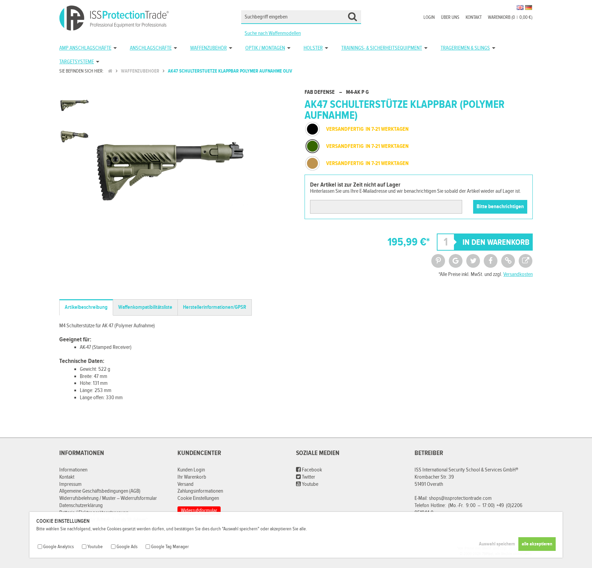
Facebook (311, 470)
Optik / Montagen (265, 48)
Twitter (308, 477)
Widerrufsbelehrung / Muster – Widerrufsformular (108, 498)
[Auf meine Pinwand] (438, 261)
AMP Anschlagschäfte (85, 48)
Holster (313, 48)
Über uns (450, 17)
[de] (528, 7)
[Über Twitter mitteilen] (473, 261)
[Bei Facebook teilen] (490, 261)
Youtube (309, 484)
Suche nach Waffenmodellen (273, 33)
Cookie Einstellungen (198, 498)
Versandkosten (518, 274)
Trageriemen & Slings (465, 48)
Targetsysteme (76, 62)
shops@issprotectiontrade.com (460, 498)
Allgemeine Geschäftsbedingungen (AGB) (99, 491)
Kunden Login (191, 470)
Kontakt (474, 17)
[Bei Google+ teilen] (456, 261)
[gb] (520, 7)
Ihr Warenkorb (191, 477)
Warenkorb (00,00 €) (510, 17)
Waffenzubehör (208, 48)
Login (429, 17)
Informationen (73, 470)
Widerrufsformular (199, 510)
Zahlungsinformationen (200, 491)
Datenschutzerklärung (81, 505)
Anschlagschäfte (151, 48)
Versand (185, 484)
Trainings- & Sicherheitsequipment (381, 48)
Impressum (70, 484)
